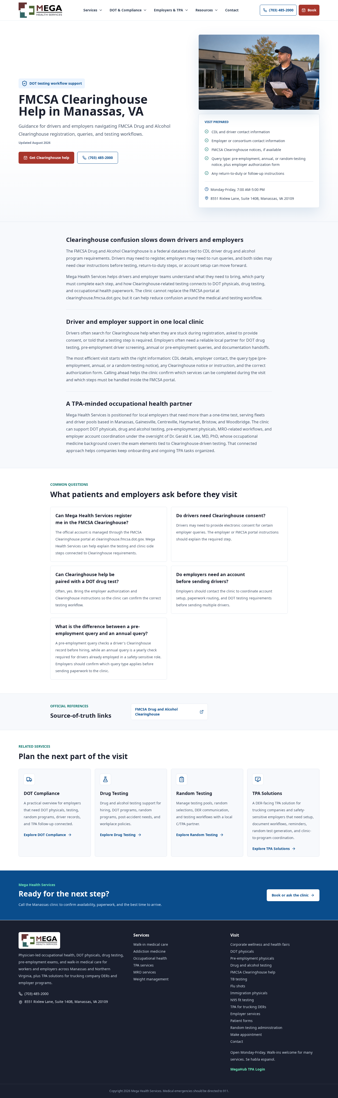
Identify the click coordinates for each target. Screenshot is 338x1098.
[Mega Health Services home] (40, 10)
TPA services (143, 965)
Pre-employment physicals (252, 958)
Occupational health (150, 958)
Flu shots (237, 986)
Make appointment (246, 1034)
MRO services (144, 972)
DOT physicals (242, 951)
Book (312, 10)
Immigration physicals (248, 993)
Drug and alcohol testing (251, 965)
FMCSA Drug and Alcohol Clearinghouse (156, 711)
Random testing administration (256, 1027)
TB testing (238, 979)
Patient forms (241, 1020)
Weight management (151, 979)
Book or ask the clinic (290, 895)
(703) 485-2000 (281, 10)
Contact (232, 10)
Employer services (245, 1013)
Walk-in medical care (150, 944)
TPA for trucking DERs (248, 1006)
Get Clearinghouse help (49, 157)
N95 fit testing (242, 999)
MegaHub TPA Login (247, 1069)
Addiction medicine (149, 951)
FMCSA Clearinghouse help (252, 972)
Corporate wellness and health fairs (260, 944)
